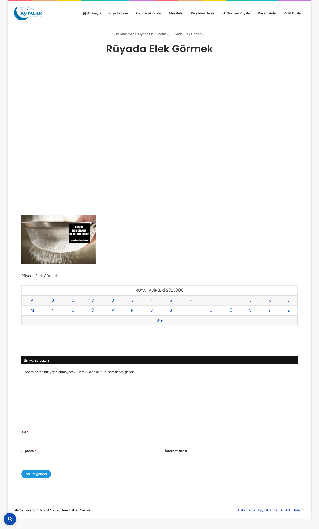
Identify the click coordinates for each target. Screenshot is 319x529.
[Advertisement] (159, 101)
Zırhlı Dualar (293, 13)
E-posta (28, 451)
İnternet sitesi (176, 451)
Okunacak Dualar (149, 13)
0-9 (160, 320)
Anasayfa (93, 13)
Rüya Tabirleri (118, 13)
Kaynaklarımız (268, 510)
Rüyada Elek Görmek (153, 34)
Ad (24, 432)
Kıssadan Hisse (202, 13)
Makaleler (176, 13)
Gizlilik (286, 510)
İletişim (298, 510)
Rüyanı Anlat (267, 13)
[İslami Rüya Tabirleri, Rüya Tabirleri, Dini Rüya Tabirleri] (28, 13)
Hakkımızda (246, 510)
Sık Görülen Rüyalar (236, 13)
